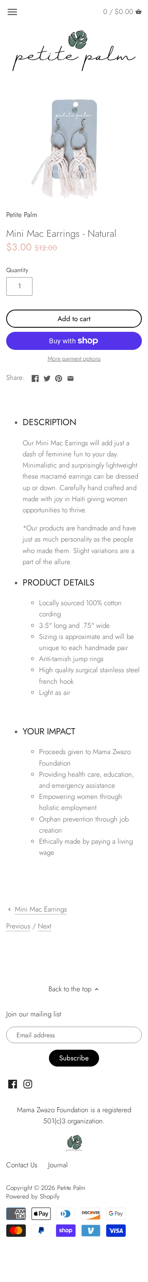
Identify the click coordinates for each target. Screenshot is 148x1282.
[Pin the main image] (58, 377)
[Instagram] (27, 1084)
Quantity (17, 270)
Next (44, 926)
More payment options (74, 359)
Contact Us (21, 1165)
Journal (58, 1165)
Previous (18, 926)
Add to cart (74, 319)
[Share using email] (70, 377)
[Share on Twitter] (47, 377)
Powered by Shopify (33, 1196)
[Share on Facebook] (35, 377)
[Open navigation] (12, 12)
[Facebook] (12, 1084)
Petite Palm (21, 215)
